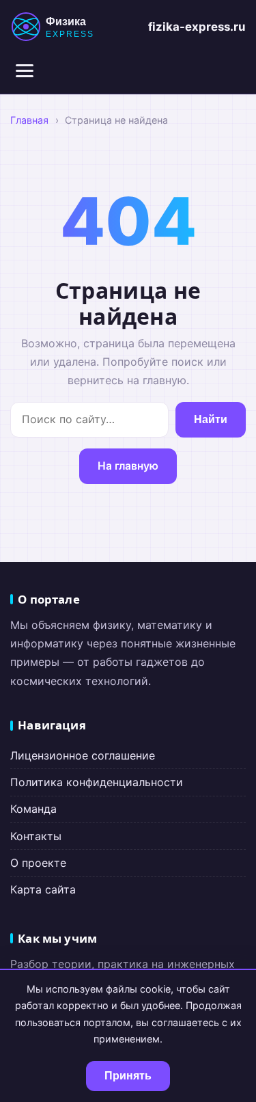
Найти (210, 419)
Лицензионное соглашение (82, 755)
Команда (33, 809)
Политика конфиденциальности (96, 782)
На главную (128, 465)
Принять (128, 1075)
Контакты (35, 836)
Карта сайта (43, 889)
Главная (29, 120)
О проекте (38, 863)
